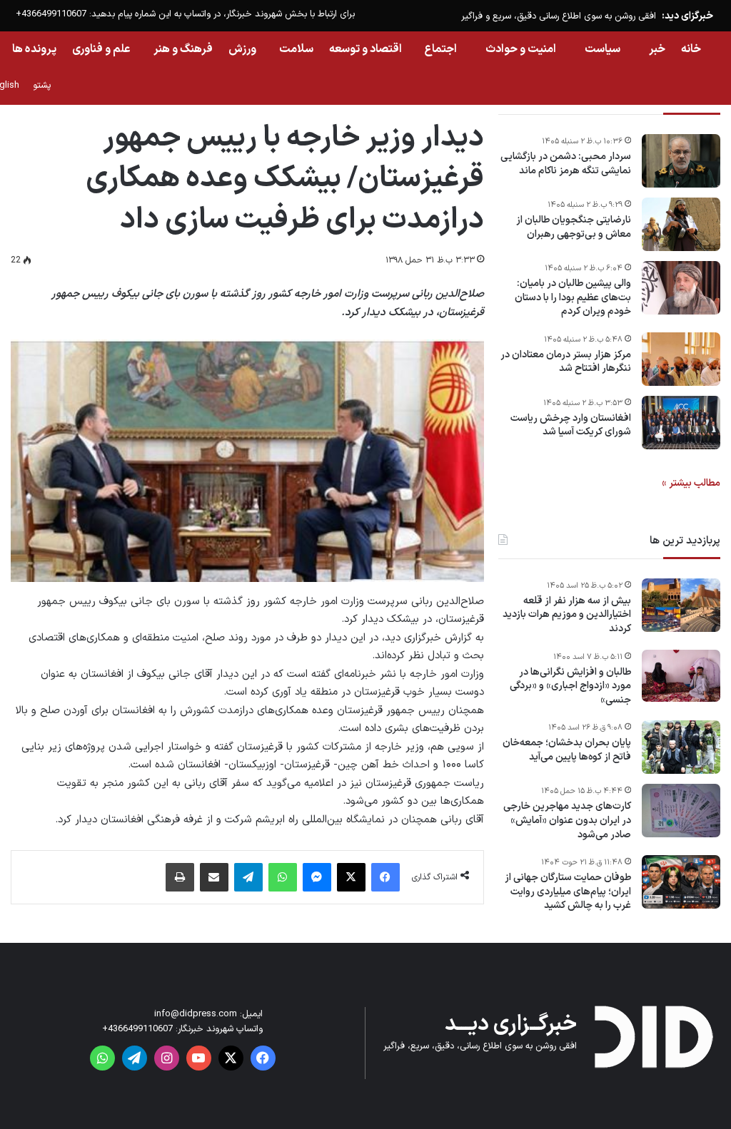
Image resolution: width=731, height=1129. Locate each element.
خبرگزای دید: (687, 16)
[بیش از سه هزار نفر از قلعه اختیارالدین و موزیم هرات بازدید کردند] (681, 605)
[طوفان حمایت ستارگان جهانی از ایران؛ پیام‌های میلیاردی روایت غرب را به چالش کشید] (681, 882)
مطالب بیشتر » (691, 483)
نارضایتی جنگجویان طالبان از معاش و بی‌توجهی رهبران (573, 227)
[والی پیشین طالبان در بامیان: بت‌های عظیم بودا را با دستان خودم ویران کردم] (681, 288)
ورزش (242, 49)
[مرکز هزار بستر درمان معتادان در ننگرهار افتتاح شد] (681, 359)
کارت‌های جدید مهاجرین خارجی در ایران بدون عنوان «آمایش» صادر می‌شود (567, 821)
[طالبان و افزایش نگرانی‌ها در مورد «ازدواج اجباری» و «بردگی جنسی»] (681, 676)
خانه (691, 49)
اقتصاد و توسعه (365, 49)
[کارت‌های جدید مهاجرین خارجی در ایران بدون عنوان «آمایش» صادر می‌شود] (681, 810)
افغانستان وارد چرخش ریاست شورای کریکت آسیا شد (570, 425)
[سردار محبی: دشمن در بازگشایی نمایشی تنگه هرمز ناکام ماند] (681, 161)
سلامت (296, 49)
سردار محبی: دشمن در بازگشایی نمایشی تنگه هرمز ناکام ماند (565, 164)
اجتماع (441, 49)
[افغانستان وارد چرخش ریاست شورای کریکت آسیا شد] (681, 422)
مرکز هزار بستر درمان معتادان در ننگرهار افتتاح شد (565, 362)
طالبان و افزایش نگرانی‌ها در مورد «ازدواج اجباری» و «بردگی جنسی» (570, 686)
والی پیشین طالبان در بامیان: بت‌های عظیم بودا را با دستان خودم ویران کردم (573, 298)
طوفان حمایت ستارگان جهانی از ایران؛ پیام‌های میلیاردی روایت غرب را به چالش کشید (568, 892)
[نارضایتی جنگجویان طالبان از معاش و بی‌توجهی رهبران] (681, 224)
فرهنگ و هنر (183, 49)
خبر (657, 49)
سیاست (602, 49)
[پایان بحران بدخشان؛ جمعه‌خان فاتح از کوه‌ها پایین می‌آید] (681, 747)
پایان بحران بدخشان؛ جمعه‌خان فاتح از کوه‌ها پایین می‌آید (567, 750)
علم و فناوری (101, 49)
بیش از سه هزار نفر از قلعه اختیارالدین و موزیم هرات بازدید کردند (567, 615)
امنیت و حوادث (520, 49)
